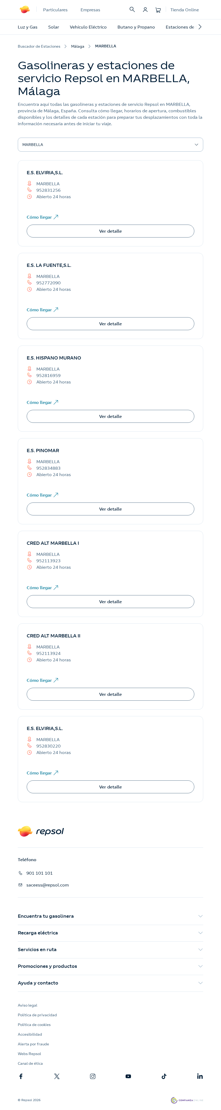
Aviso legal (27, 1005)
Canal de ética (30, 1063)
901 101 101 (39, 873)
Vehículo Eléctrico (88, 27)
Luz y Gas (27, 27)
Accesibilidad (30, 1034)
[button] (110, 916)
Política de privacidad (37, 1015)
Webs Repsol (29, 1053)
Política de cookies (34, 1024)
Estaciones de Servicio (189, 27)
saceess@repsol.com (47, 885)
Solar (53, 27)
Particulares (55, 9)
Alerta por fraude (33, 1044)
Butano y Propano (136, 27)
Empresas (90, 9)
